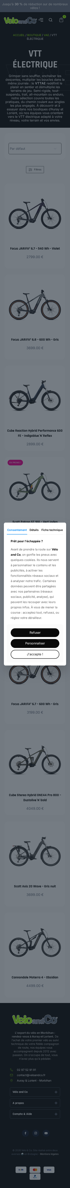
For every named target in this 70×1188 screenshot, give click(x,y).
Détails (34, 530)
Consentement (17, 530)
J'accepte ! (35, 654)
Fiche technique (52, 530)
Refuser (35, 633)
